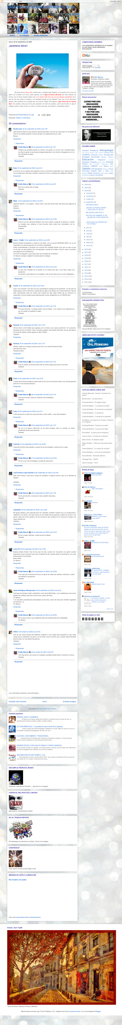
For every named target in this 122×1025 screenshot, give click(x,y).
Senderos (96, 173)
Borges (92, 152)
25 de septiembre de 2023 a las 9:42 (30, 201)
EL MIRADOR (89, 582)
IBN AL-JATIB (94, 164)
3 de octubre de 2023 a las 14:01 (29, 632)
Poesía (110, 169)
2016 (86, 267)
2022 (86, 249)
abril (88, 236)
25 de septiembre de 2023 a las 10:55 (37, 240)
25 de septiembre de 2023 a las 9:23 (43, 184)
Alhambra (85, 150)
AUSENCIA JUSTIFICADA (100, 542)
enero (88, 245)
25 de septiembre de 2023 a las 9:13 (30, 168)
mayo (88, 234)
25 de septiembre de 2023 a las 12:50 (44, 219)
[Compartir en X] (46, 115)
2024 (86, 187)
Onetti (111, 166)
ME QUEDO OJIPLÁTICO (95, 212)
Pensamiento (97, 169)
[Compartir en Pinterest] (50, 115)
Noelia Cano (17, 129)
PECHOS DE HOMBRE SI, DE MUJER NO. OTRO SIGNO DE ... (97, 217)
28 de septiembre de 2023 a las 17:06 (33, 549)
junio (88, 231)
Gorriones (95, 502)
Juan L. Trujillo (18, 240)
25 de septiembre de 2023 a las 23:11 (30, 378)
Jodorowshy (104, 164)
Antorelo (16, 444)
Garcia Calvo (101, 162)
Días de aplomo (89, 487)
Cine (111, 152)
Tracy (15, 411)
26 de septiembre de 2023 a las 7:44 (43, 425)
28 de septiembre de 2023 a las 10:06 (34, 510)
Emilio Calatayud (90, 525)
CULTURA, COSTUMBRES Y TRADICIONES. (33, 736)
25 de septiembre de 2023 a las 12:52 (44, 267)
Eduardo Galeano (107, 157)
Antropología (106, 150)
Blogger (98, 1011)
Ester (15, 168)
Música (106, 166)
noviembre (90, 196)
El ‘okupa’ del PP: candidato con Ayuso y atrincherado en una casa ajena (101, 572)
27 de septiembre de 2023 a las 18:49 (33, 444)
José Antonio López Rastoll (23, 473)
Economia (95, 157)
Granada (109, 162)
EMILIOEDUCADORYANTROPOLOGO (41, 7)
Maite (15, 201)
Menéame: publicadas (92, 568)
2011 (86, 282)
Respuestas (20, 143)
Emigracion (101, 160)
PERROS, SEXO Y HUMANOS (27, 717)
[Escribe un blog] (44, 115)
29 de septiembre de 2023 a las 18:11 (48, 590)
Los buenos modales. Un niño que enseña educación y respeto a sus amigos (101, 600)
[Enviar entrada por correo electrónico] (38, 115)
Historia (84, 164)
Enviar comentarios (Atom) (47, 709)
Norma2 (16, 325)
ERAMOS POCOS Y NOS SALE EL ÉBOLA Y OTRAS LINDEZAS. (39, 745)
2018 (86, 261)
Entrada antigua (69, 701)
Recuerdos (86, 171)
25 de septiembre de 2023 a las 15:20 (31, 286)
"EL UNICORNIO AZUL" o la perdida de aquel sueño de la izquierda (40, 726)
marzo (88, 239)
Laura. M (16, 549)
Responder (17, 139)
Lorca (100, 166)
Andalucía (94, 150)
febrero (88, 242)
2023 (86, 190)
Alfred (15, 632)
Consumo (94, 155)
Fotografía (93, 162)
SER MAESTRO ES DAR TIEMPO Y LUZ (31, 755)
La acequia (88, 501)
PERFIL (12, 35)
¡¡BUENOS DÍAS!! (92, 205)
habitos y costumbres (23, 118)
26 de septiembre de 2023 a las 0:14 (30, 411)
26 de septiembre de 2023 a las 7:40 (43, 306)
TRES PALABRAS (97, 489)
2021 (86, 252)
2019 (86, 258)
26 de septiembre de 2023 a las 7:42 (43, 362)
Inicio (45, 701)
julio (87, 227)
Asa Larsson (85, 152)
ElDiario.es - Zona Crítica (93, 514)
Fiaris (15, 378)
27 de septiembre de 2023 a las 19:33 (44, 458)
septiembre (90, 202)
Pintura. (105, 169)
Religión (94, 171)
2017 (86, 264)
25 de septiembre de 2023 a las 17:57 (32, 343)
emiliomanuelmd (35, 917)
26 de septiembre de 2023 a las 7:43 (43, 394)
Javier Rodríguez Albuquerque (24, 590)
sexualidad (99, 175)
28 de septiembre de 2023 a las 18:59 (44, 571)
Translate (97, 67)
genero (92, 175)
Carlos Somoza (99, 152)
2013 (86, 276)
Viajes (111, 173)
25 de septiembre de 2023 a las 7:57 (43, 147)
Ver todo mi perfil (88, 91)
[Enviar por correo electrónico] (42, 115)
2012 (86, 279)
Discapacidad (108, 155)
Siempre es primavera (92, 596)
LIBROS (94, 166)
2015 (86, 270)
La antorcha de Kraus (92, 554)
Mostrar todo (110, 609)
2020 (86, 255)
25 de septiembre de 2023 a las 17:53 (32, 325)
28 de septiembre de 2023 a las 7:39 (43, 493)
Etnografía (85, 162)
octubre (89, 199)
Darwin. (101, 155)
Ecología (85, 157)
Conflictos (86, 155)
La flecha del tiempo (98, 556)
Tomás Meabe (104, 173)
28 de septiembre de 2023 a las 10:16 (44, 532)
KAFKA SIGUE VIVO (98, 584)
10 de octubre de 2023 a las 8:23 (42, 652)
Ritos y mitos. (103, 171)
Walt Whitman (86, 175)
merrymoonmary (74, 1011)
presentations (21, 917)
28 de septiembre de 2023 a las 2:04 (46, 473)
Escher (111, 160)
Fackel (15, 286)
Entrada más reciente (17, 701)
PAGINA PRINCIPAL (41, 35)
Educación (88, 159)
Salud (90, 173)
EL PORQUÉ (24, 35)
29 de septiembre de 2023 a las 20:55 (44, 615)
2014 (86, 273)
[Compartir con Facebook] (48, 115)
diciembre (89, 193)
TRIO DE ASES (96, 475)
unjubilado (17, 510)
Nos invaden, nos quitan (17, 880)
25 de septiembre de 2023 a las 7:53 (35, 129)
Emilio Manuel (23, 147)
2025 (86, 184)
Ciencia (106, 152)
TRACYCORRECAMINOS (93, 473)
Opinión (86, 168)
